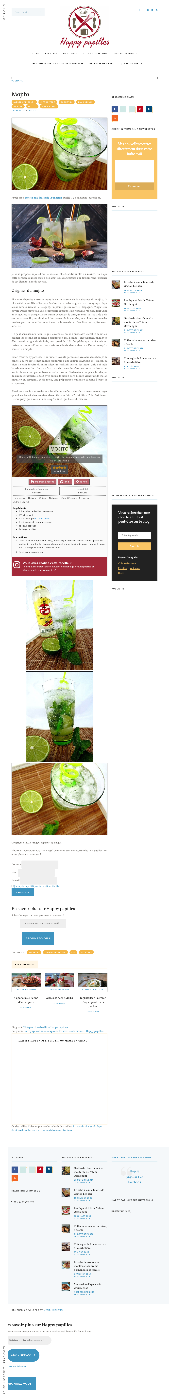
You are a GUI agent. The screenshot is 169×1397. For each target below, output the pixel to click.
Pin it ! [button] (66, 481)
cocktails (67, 102)
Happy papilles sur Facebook (132, 1157)
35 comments (132, 292)
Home (35, 53)
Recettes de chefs (101, 63)
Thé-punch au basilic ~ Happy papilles (45, 1027)
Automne (135, 568)
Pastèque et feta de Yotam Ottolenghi (139, 302)
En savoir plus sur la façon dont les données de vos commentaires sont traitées (57, 1128)
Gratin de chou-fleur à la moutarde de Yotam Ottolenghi (138, 322)
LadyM (32, 110)
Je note (83, 481)
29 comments (82, 1276)
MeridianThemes (54, 1310)
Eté (73, 952)
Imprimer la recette (44, 481)
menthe (18, 106)
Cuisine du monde (125, 53)
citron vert (47, 102)
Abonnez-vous (37, 938)
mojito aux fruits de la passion (43, 198)
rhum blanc (49, 106)
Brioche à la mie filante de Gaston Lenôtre (139, 284)
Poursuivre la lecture (15, 1366)
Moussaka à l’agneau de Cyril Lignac (87, 1286)
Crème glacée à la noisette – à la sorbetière (140, 360)
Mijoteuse (70, 53)
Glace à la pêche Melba (59, 998)
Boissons (34, 952)
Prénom (16, 864)
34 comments (132, 350)
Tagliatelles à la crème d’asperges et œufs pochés (93, 1002)
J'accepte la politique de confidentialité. (37, 886)
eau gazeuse (85, 102)
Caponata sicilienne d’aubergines (26, 1000)
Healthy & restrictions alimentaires (58, 63)
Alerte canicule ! (24, 102)
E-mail (16, 880)
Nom (14, 872)
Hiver (121, 573)
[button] (54, 467)
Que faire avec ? (131, 63)
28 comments (82, 1294)
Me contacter (4, 1354)
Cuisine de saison (95, 53)
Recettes (51, 53)
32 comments (132, 368)
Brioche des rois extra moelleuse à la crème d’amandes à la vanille (87, 1266)
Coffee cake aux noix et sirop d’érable (140, 342)
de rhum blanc (42, 518)
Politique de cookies (4, 1380)
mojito (32, 106)
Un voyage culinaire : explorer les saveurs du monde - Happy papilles (63, 1031)
